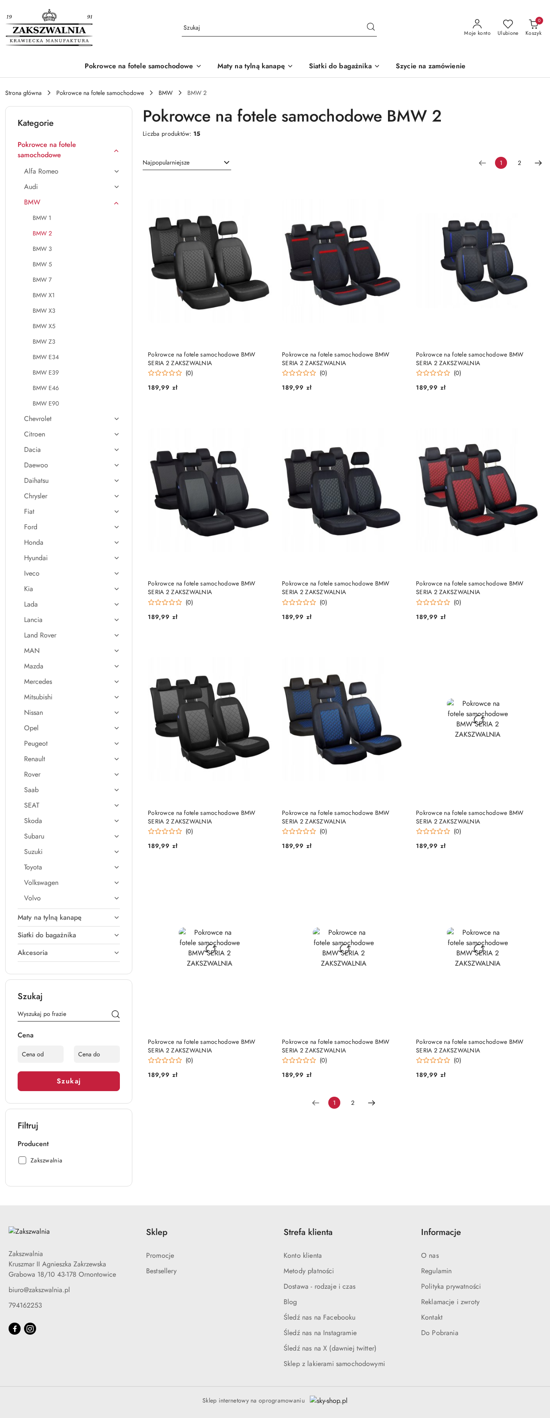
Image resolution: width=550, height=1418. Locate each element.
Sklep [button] (157, 1232)
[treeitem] (69, 150)
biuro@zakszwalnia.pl (39, 1290)
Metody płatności (309, 1271)
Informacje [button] (441, 1232)
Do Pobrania (439, 1333)
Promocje (160, 1255)
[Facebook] (15, 1329)
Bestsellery (161, 1271)
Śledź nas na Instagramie (320, 1333)
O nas (430, 1255)
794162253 (25, 1305)
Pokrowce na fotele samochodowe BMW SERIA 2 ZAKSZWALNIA (202, 358)
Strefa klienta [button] (308, 1232)
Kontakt (432, 1317)
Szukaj (69, 1081)
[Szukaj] (115, 1015)
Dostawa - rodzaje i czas (319, 1286)
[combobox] (187, 163)
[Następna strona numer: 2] (538, 163)
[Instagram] (30, 1329)
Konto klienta (303, 1255)
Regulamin (436, 1271)
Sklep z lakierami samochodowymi (334, 1364)
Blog (290, 1302)
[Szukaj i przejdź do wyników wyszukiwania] (371, 27)
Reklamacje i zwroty (450, 1302)
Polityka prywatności (451, 1286)
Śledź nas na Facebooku (320, 1317)
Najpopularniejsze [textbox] (166, 162)
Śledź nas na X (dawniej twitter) (330, 1348)
